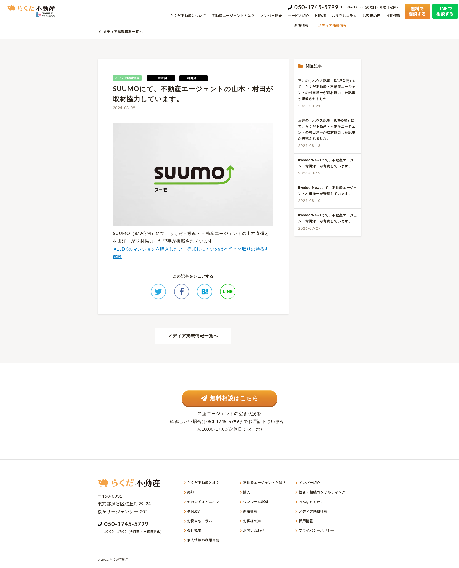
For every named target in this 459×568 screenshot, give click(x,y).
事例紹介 (194, 511)
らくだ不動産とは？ (203, 482)
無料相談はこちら (234, 398)
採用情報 (393, 15)
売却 (190, 492)
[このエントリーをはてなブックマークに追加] (204, 291)
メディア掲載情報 (332, 25)
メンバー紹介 (271, 15)
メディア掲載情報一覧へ (123, 31)
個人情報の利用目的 (203, 540)
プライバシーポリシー (317, 530)
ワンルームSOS (255, 502)
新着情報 (301, 25)
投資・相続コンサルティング (322, 492)
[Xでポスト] (158, 291)
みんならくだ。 (311, 502)
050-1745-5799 (316, 8)
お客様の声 (372, 15)
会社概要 (194, 530)
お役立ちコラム (344, 15)
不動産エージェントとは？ (233, 15)
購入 (246, 492)
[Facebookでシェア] (181, 291)
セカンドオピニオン (203, 502)
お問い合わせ (254, 530)
